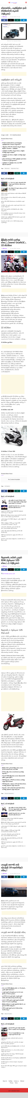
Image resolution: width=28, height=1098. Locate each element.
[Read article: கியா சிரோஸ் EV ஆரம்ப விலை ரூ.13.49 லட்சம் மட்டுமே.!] (4, 189)
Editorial (22, 1081)
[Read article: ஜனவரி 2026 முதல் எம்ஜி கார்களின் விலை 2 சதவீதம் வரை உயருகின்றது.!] (4, 1029)
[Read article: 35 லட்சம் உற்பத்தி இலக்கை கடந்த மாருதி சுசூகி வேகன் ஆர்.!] (4, 1034)
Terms (16, 1082)
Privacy (11, 1082)
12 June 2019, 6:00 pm (15, 248)
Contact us (16, 1081)
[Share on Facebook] (4, 20)
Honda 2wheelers (9, 793)
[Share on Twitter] (11, 20)
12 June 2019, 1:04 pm (15, 566)
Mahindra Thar (15, 168)
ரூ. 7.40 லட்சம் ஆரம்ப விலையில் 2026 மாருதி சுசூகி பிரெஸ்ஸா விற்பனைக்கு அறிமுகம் (17, 184)
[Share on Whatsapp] (17, 20)
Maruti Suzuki (8, 1013)
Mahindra (7, 168)
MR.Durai (5, 16)
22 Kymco (7, 486)
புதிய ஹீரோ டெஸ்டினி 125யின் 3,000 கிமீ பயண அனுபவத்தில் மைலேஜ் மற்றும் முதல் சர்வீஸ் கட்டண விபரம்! (18, 502)
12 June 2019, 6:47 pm (15, 16)
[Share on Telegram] (24, 20)
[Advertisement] (14, 74)
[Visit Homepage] (13, 2)
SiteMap (10, 1081)
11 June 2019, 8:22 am (15, 873)
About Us (5, 1081)
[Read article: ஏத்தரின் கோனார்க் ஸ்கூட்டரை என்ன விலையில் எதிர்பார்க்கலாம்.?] (4, 507)
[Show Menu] (26, 2)
